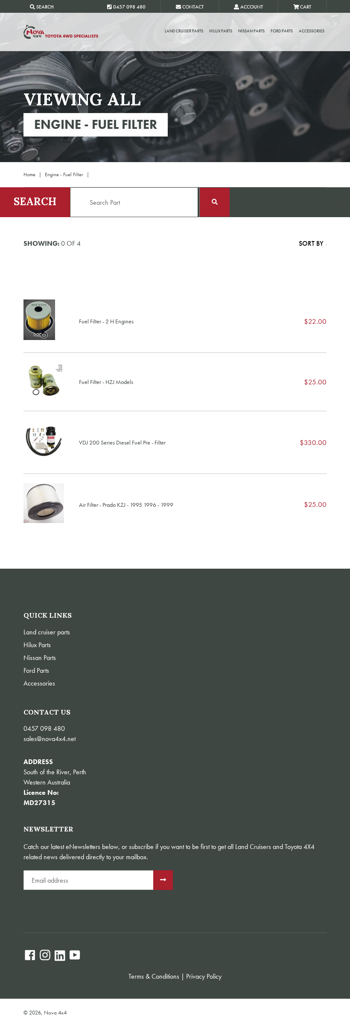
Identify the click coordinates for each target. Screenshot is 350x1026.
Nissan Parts (251, 31)
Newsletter (48, 829)
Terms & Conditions (153, 976)
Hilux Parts (220, 31)
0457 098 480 (44, 728)
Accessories (311, 31)
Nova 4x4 (55, 1012)
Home (29, 174)
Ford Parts (282, 31)
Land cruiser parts (184, 31)
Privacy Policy (204, 976)
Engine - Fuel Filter (64, 174)
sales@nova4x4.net (49, 738)
